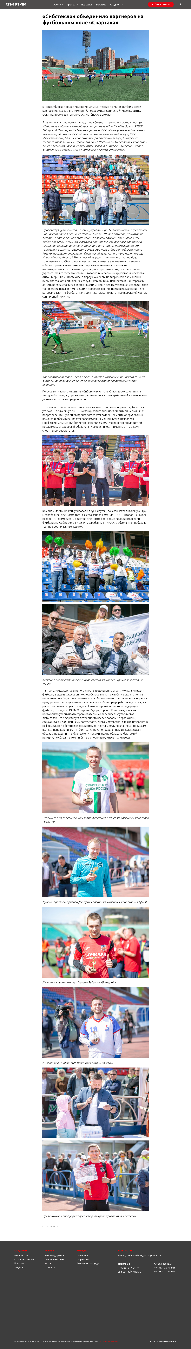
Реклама (101, 4)
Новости (19, 1263)
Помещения (82, 1255)
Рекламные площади (87, 1263)
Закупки (18, 1267)
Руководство (21, 1255)
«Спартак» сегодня (24, 1259)
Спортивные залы (54, 1259)
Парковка (86, 4)
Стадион (115, 4)
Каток (48, 1263)
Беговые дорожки (54, 1255)
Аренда (71, 4)
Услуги (57, 4)
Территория (82, 1259)
